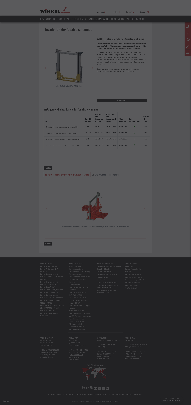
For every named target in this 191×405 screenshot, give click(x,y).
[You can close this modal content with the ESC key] (95, 202)
